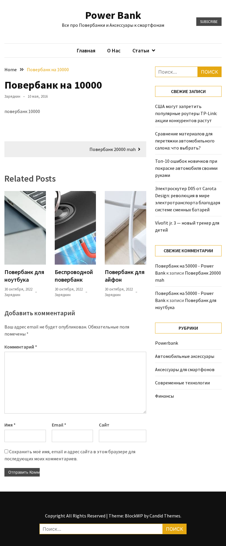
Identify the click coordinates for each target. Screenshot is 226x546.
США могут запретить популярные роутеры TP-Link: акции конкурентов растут (186, 113)
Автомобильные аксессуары (184, 356)
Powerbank (166, 343)
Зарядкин (12, 96)
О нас (114, 50)
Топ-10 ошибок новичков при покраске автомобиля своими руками (186, 168)
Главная (86, 50)
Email (59, 425)
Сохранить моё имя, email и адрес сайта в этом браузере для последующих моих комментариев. (69, 455)
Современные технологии (182, 383)
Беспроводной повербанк (74, 275)
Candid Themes (164, 516)
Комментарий (20, 347)
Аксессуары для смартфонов (185, 369)
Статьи (140, 50)
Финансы (164, 396)
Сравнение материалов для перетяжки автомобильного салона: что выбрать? (185, 141)
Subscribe (209, 21)
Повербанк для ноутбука (24, 275)
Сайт (104, 425)
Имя (10, 425)
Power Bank (113, 15)
